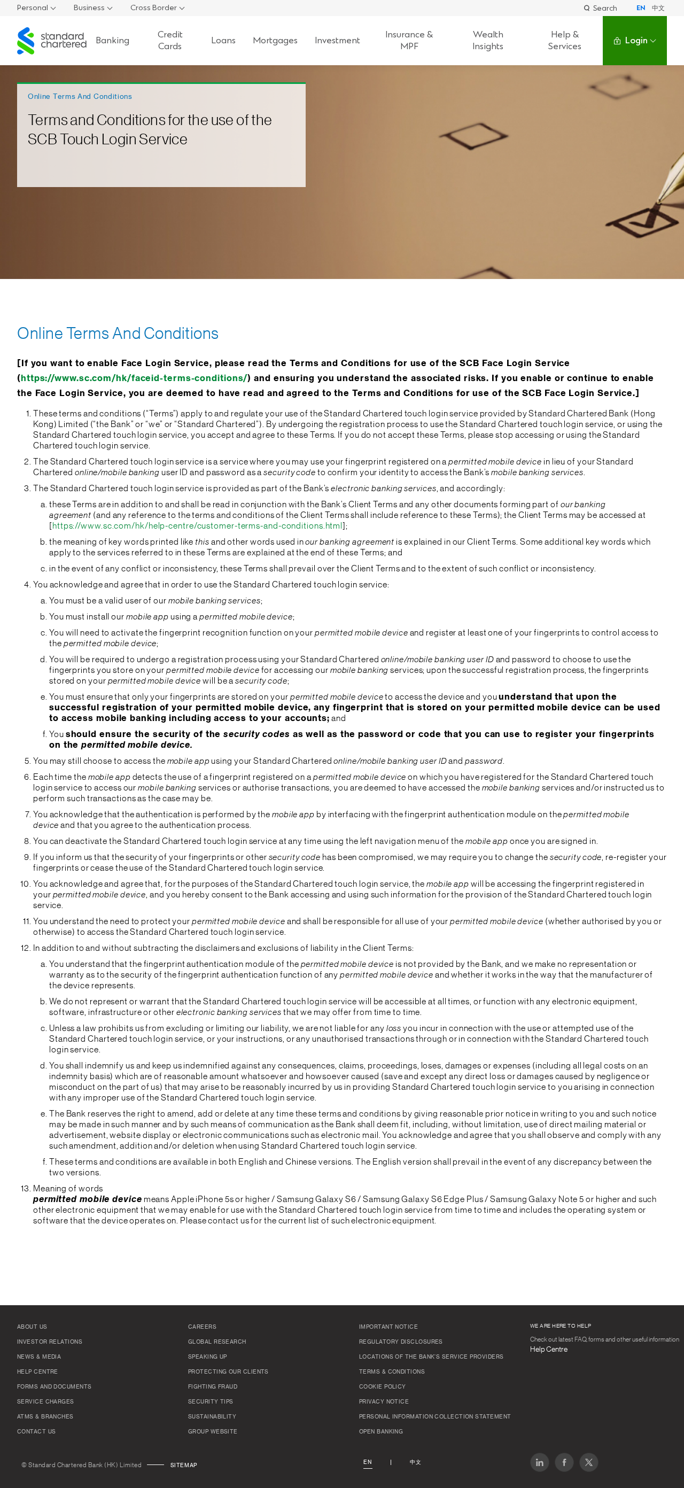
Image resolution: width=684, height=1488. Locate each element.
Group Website (213, 1432)
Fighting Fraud (212, 1387)
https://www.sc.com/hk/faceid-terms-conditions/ (134, 378)
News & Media (39, 1357)
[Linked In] (539, 1462)
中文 (658, 8)
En (367, 1462)
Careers (202, 1327)
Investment (337, 40)
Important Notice (388, 1327)
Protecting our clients (228, 1372)
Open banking (381, 1432)
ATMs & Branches (45, 1417)
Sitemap (183, 1465)
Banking (112, 40)
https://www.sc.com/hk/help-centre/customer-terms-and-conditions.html (197, 526)
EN (641, 8)
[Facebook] (564, 1462)
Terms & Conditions (392, 1372)
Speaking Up (207, 1357)
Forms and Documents (54, 1387)
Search (605, 8)
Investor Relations (49, 1342)
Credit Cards (170, 40)
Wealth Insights (487, 40)
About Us (32, 1327)
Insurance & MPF (409, 40)
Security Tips (211, 1402)
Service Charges (45, 1402)
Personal (32, 8)
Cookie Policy (382, 1387)
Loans (223, 40)
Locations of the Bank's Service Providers (431, 1357)
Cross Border (153, 8)
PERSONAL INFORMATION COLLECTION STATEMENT (435, 1417)
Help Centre (37, 1372)
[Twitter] (588, 1462)
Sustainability (212, 1417)
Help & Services (564, 40)
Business (89, 8)
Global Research (217, 1342)
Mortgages (275, 40)
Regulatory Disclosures (401, 1342)
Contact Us (36, 1432)
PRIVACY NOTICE (384, 1402)
